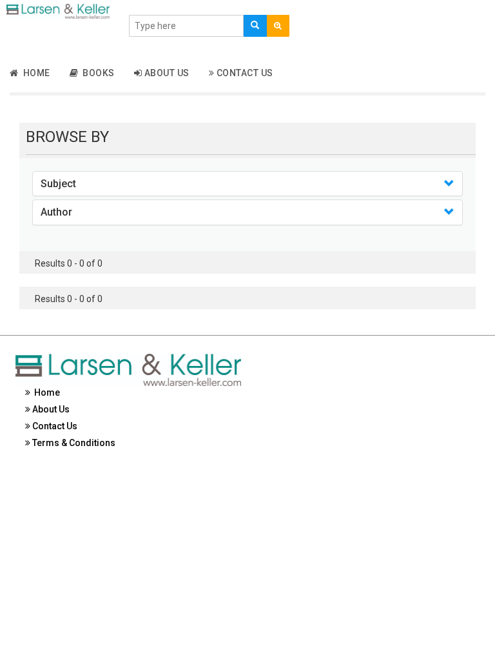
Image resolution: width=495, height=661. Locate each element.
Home (34, 73)
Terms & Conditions (72, 443)
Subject (58, 184)
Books (96, 73)
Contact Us (243, 73)
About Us (165, 73)
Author (56, 212)
